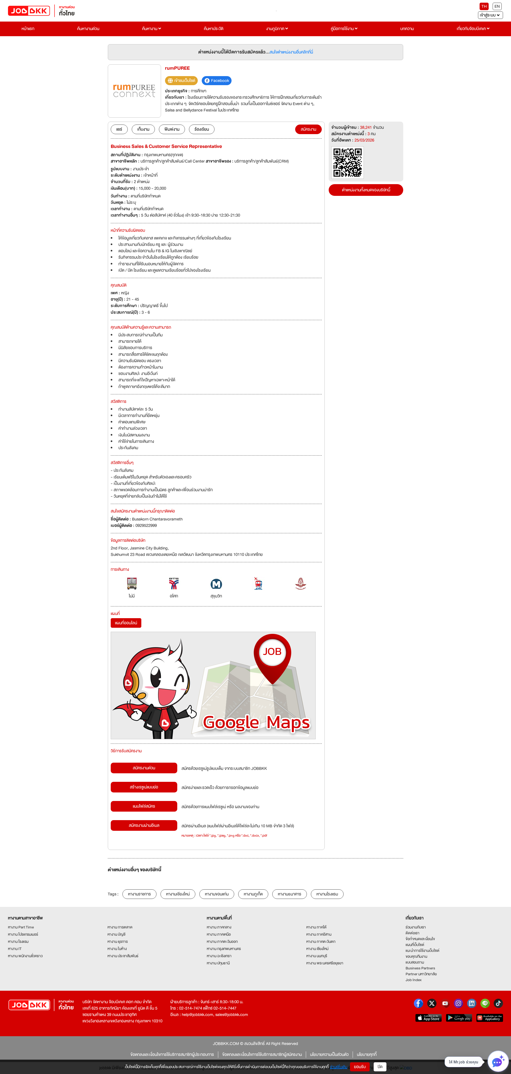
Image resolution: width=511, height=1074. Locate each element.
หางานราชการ (139, 894)
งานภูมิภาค (275, 28)
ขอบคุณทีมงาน (416, 956)
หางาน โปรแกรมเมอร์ (23, 934)
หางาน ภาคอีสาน (318, 934)
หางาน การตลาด (120, 927)
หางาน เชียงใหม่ (317, 949)
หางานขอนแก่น (217, 894)
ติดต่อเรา (412, 933)
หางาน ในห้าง (117, 949)
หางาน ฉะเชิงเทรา (219, 956)
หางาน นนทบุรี (316, 956)
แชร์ (119, 129)
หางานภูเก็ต (253, 894)
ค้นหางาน (150, 28)
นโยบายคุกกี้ (367, 1054)
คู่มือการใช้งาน (343, 28)
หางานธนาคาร (289, 894)
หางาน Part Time (21, 927)
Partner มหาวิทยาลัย (421, 974)
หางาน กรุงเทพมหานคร (224, 949)
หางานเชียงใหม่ (178, 894)
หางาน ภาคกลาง (219, 927)
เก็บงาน (143, 129)
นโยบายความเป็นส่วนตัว (329, 1054)
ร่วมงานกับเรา (416, 927)
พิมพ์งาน (171, 129)
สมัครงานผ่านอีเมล (144, 825)
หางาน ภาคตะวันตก (320, 941)
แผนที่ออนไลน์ (126, 622)
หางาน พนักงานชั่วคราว (25, 956)
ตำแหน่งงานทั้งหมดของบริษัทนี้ (366, 190)
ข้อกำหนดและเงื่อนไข (420, 939)
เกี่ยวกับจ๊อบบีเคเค (472, 28)
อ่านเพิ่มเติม (338, 1067)
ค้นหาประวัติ (213, 28)
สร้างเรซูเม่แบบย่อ (144, 787)
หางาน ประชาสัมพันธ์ (123, 956)
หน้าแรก (28, 28)
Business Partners (420, 968)
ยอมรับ (360, 1066)
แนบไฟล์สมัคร (144, 806)
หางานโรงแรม (327, 894)
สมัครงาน (308, 129)
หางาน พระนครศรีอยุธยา (324, 963)
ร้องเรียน (202, 129)
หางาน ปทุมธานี (218, 963)
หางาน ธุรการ (118, 941)
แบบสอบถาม (415, 962)
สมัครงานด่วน (144, 768)
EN (497, 6)
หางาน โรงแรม (18, 941)
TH (484, 6)
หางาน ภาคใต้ (316, 927)
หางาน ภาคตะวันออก (222, 941)
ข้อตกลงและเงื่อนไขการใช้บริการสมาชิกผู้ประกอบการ (172, 1054)
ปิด (380, 1066)
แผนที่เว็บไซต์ (415, 945)
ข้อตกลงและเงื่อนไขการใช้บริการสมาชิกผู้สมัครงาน (262, 1054)
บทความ (407, 28)
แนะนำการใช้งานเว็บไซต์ (422, 950)
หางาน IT (15, 949)
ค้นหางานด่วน (88, 28)
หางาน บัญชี (116, 934)
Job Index (414, 980)
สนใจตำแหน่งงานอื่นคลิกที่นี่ (291, 52)
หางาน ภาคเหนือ (219, 934)
